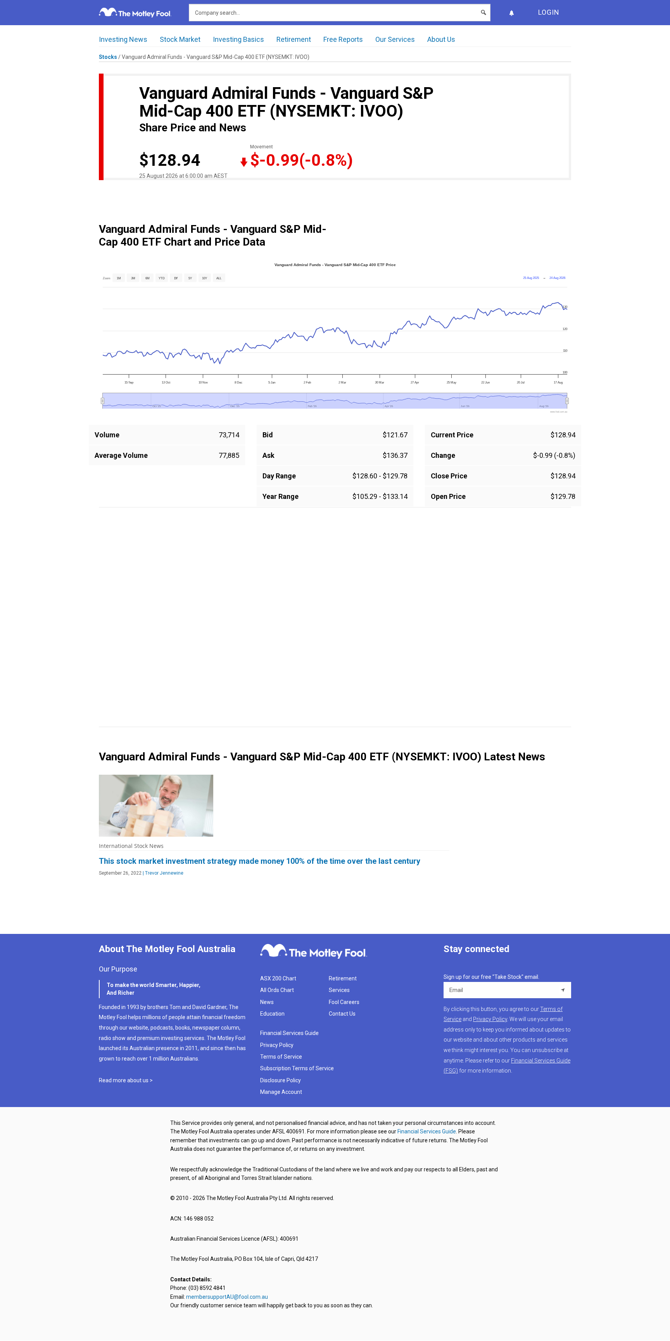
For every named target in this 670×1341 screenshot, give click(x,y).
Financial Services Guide (289, 1033)
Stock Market (180, 39)
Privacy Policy (277, 1045)
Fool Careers (344, 1002)
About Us (441, 39)
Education (272, 1014)
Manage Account (281, 1092)
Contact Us (342, 1014)
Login (548, 12)
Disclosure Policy (280, 1080)
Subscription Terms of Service (297, 1068)
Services (339, 990)
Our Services (395, 39)
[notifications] (511, 12)
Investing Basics (238, 39)
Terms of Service (281, 1057)
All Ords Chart (277, 990)
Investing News (123, 39)
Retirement (293, 39)
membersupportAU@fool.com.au (227, 1297)
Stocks (108, 57)
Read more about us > (126, 1080)
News (267, 1002)
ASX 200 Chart (278, 978)
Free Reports (343, 39)
